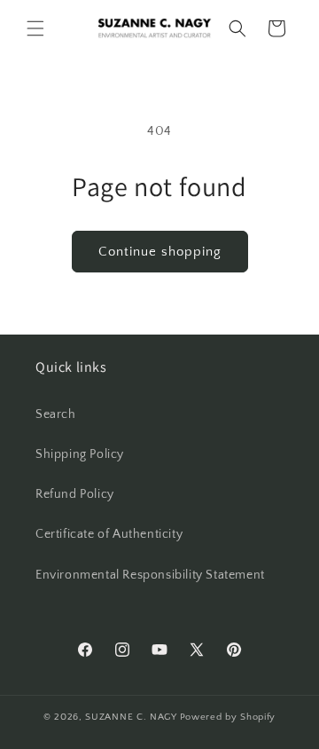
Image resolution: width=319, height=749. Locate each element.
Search (55, 414)
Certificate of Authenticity (109, 534)
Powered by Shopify (228, 717)
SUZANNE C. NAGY (131, 717)
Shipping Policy (79, 454)
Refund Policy (74, 494)
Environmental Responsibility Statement (150, 575)
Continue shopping (160, 251)
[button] (35, 28)
